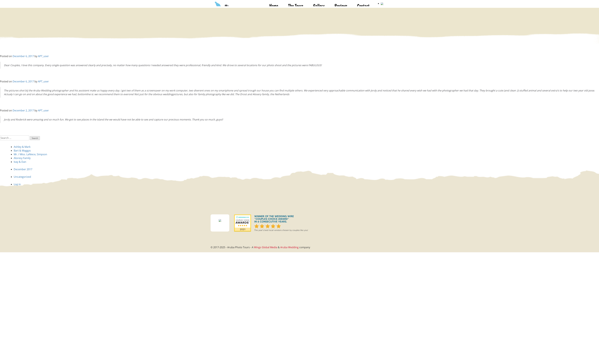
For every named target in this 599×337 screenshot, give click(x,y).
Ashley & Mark (22, 147)
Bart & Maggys (22, 150)
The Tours (295, 5)
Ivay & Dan (20, 162)
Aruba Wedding (289, 247)
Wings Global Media (265, 247)
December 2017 (23, 169)
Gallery (318, 5)
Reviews (340, 5)
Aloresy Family (22, 158)
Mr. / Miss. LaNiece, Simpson (30, 154)
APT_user (43, 56)
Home (273, 5)
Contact (363, 5)
